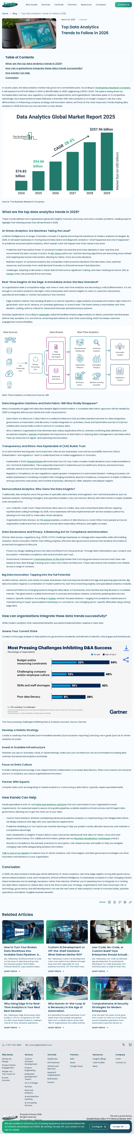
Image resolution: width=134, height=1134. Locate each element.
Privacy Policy (26, 1120)
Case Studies (99, 1062)
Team (118, 1059)
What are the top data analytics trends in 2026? (33, 63)
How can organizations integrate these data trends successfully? (44, 68)
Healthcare (53, 1059)
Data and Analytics (29, 1091)
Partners (72, 4)
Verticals (58, 4)
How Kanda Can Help (17, 73)
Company (101, 4)
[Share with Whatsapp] (125, 902)
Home (5, 13)
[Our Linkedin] (130, 1045)
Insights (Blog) (99, 1059)
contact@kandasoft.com (40, 1045)
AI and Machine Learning (32, 1097)
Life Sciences (53, 1062)
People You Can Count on (8, 1072)
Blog (14, 13)
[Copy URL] (130, 902)
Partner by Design (7, 1060)
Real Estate (53, 1078)
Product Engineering (30, 1069)
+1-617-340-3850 (13, 1045)
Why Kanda (31, 4)
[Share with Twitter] (119, 902)
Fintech (51, 1082)
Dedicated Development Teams (31, 1077)
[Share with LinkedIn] (109, 902)
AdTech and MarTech (53, 1067)
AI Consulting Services (31, 1104)
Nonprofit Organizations (54, 1073)
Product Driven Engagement (9, 1066)
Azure (72, 1062)
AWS (72, 1059)
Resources (86, 4)
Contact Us (121, 1062)
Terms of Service (118, 1118)
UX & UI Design (31, 1083)
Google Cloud (76, 1066)
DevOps (28, 1086)
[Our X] (123, 1045)
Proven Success (6, 1079)
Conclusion (11, 77)
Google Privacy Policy (96, 1118)
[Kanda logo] (10, 4)
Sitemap (38, 1120)
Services (45, 4)
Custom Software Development (31, 1061)
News (95, 1066)
